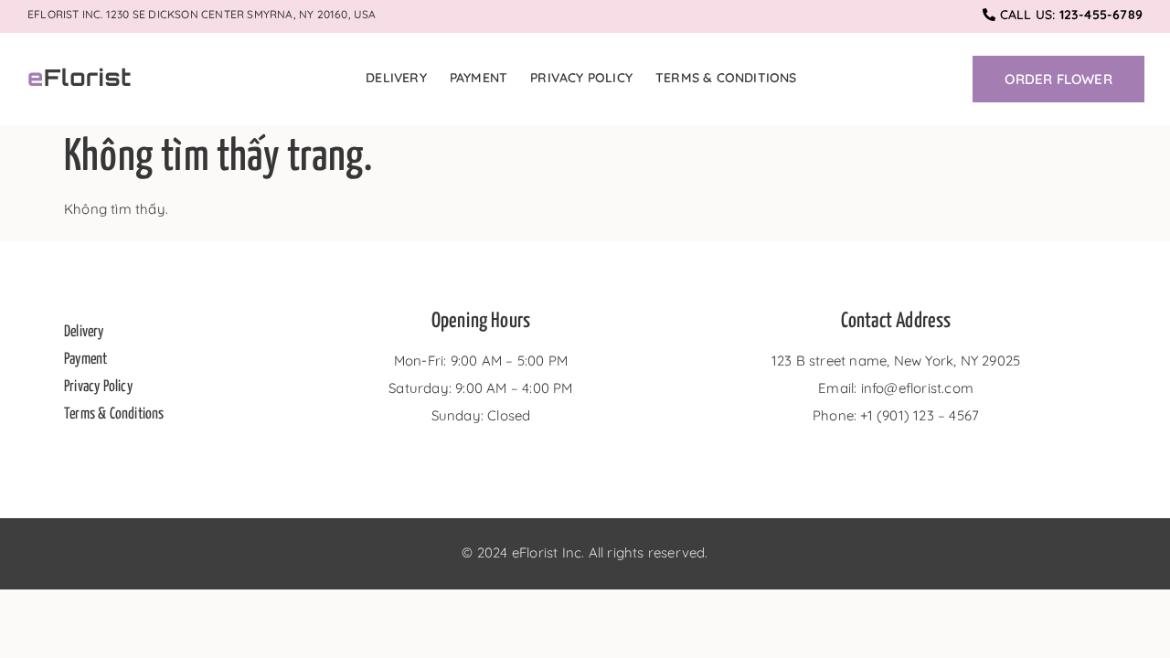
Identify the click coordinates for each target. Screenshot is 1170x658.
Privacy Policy (581, 77)
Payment (478, 77)
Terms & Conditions (726, 77)
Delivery (396, 77)
